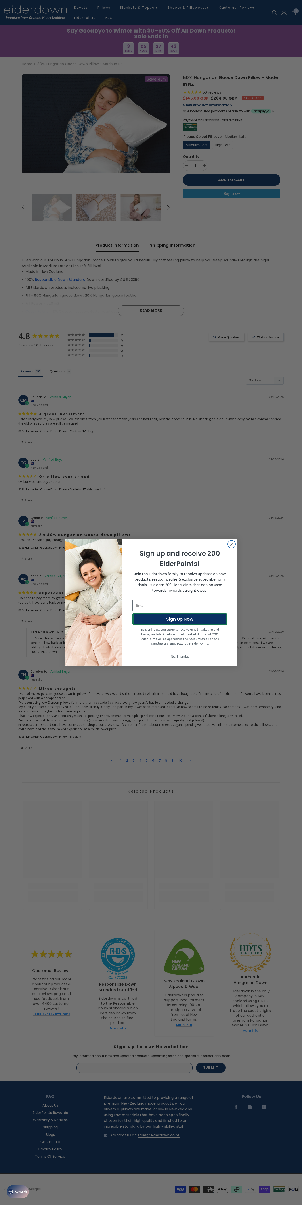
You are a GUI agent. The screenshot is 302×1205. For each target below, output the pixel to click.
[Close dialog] (231, 544)
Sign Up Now (179, 619)
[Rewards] (18, 1191)
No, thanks (180, 656)
